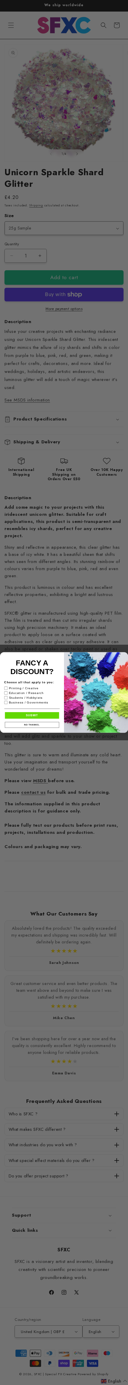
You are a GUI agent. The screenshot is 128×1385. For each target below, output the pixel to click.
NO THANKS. (32, 725)
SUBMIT (32, 715)
